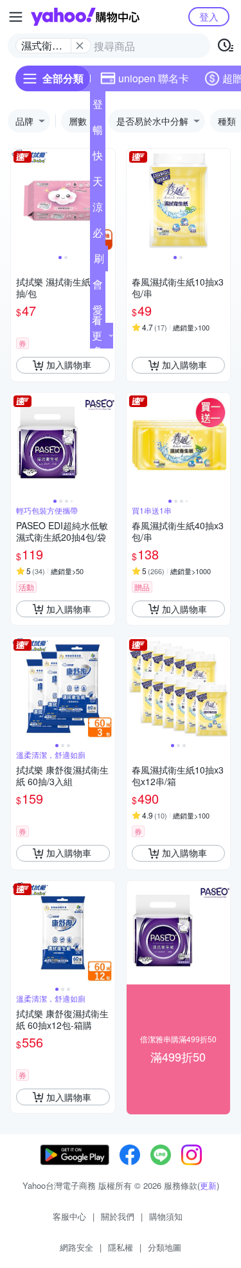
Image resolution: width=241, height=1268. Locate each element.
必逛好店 (98, 235)
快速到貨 (98, 158)
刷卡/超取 (99, 261)
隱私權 (120, 1247)
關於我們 (117, 1216)
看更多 (97, 335)
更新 (208, 1185)
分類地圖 (164, 1247)
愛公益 (98, 312)
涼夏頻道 (98, 209)
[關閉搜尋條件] (79, 45)
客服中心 (69, 1216)
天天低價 (98, 184)
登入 (209, 16)
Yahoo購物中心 (85, 17)
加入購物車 (68, 364)
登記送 (98, 106)
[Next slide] (106, 201)
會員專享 (98, 286)
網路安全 (76, 1247)
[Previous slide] (19, 201)
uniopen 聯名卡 (153, 78)
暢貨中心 (98, 132)
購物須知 (166, 1216)
